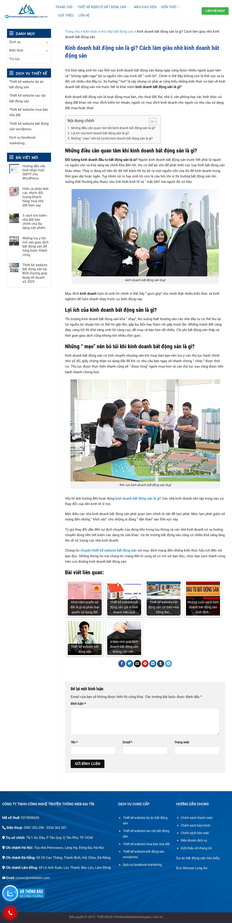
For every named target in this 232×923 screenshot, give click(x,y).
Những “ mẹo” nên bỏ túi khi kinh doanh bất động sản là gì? (112, 138)
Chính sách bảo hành (195, 825)
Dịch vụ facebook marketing (22, 140)
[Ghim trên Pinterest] (145, 663)
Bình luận (78, 703)
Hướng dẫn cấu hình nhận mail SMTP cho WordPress (33, 172)
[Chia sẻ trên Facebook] (121, 663)
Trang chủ (64, 7)
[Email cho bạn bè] (137, 663)
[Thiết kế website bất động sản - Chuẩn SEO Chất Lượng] (26, 11)
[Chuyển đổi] (47, 42)
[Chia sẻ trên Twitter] (129, 663)
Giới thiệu (65, 15)
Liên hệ (83, 15)
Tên (74, 742)
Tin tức (14, 59)
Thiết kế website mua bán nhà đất (28, 112)
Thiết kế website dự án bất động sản (26, 84)
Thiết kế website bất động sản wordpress (28, 126)
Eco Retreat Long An (191, 868)
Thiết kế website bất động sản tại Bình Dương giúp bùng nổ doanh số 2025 (34, 273)
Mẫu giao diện (145, 7)
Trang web (181, 742)
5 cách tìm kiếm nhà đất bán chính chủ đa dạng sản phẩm (34, 222)
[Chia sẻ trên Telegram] (168, 663)
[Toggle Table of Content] (150, 121)
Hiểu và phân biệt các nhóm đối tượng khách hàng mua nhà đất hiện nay (35, 197)
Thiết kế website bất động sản (101, 7)
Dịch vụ (14, 42)
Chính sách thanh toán (197, 818)
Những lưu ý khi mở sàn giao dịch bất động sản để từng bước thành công (35, 246)
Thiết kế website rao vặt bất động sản (27, 98)
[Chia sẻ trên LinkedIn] (152, 663)
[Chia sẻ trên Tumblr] (160, 663)
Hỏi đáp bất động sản (117, 31)
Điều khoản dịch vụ (194, 840)
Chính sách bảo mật (195, 833)
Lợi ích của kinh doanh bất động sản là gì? (100, 133)
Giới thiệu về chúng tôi (196, 848)
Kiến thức (169, 7)
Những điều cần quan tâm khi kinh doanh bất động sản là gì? (113, 128)
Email (127, 742)
